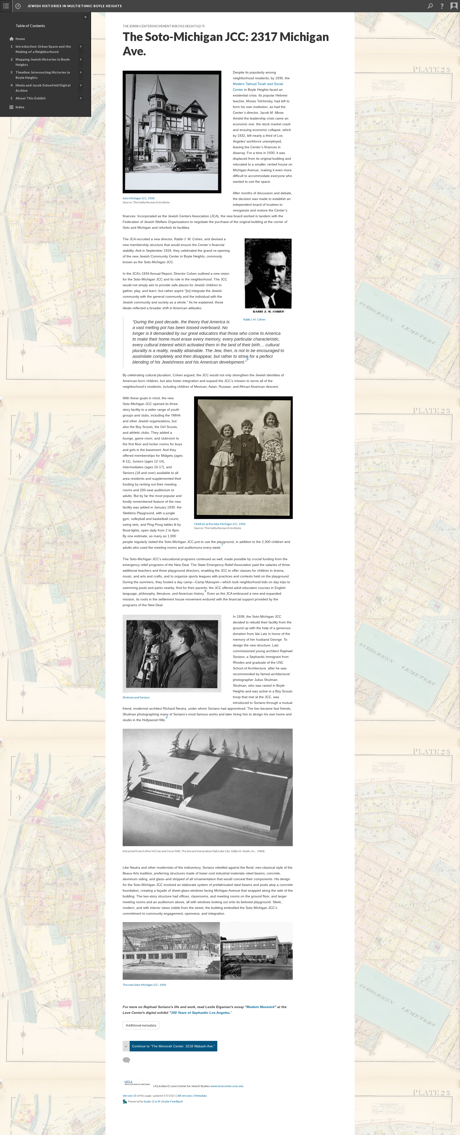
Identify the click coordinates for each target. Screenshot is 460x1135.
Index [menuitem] (20, 107)
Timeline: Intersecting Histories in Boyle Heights (43, 75)
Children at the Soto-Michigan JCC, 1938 (219, 524)
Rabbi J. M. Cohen (254, 319)
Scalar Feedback (172, 1101)
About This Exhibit (31, 98)
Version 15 (130, 1095)
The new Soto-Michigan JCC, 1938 (144, 985)
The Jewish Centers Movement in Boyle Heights (160, 26)
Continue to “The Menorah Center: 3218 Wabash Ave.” (173, 1046)
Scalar (147, 1101)
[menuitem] (6, 6)
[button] (442, 6)
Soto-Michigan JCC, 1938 (139, 198)
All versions (185, 1095)
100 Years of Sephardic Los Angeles (200, 1013)
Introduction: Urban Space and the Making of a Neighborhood (43, 49)
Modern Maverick (261, 1007)
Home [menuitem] (20, 39)
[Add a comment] (128, 1060)
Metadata (201, 1095)
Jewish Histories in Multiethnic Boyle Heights (75, 6)
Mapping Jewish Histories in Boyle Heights (43, 62)
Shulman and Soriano (136, 697)
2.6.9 (156, 1101)
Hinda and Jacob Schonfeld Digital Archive (43, 87)
